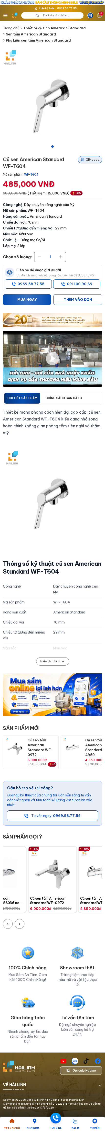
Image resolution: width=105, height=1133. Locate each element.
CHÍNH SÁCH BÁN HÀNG (63, 398)
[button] (52, 99)
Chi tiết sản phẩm (22, 398)
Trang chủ (11, 28)
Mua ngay (27, 299)
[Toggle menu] (5, 15)
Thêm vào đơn (78, 299)
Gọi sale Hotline (84, 1070)
